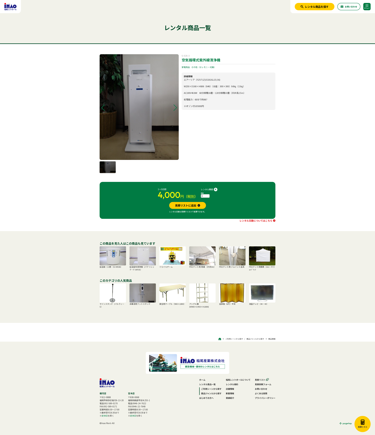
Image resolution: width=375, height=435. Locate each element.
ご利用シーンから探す (234, 339)
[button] (103, 107)
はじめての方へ (206, 397)
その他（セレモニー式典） (203, 67)
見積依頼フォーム (263, 384)
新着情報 (230, 393)
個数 (202, 193)
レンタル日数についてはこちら (256, 220)
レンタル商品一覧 (207, 384)
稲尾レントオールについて (238, 379)
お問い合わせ (261, 388)
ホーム (202, 379)
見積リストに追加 (185, 205)
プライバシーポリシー (265, 397)
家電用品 (186, 67)
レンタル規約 (232, 384)
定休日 (105, 415)
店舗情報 (230, 388)
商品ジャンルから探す (255, 339)
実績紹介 (230, 397)
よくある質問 (261, 393)
